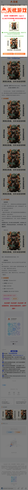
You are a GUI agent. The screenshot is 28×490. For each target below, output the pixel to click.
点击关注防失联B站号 (19, 54)
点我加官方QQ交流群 (8, 54)
